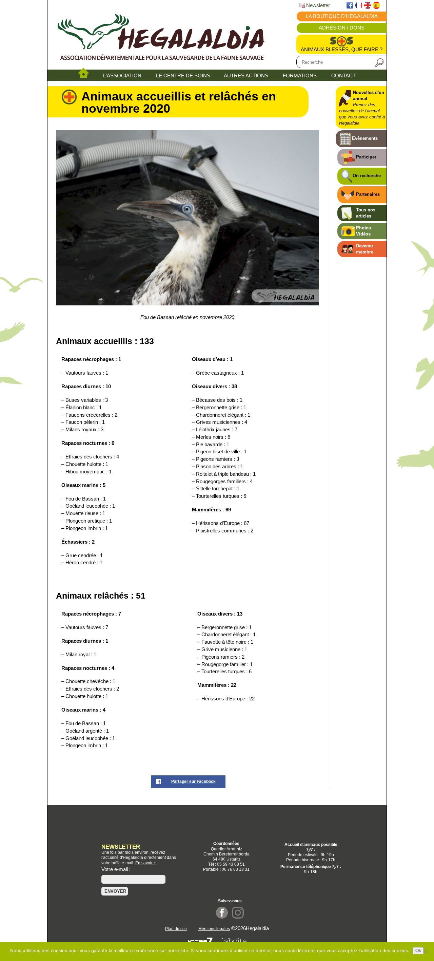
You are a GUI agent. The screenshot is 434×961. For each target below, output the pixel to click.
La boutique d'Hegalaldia (342, 16)
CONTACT (343, 75)
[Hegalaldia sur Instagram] (238, 917)
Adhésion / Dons (341, 28)
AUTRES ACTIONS (246, 75)
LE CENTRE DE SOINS (183, 75)
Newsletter (317, 5)
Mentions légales (214, 928)
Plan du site (176, 928)
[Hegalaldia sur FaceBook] (222, 917)
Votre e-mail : (116, 869)
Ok (418, 950)
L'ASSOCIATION (122, 75)
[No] (425, 951)
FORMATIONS (300, 75)
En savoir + (145, 863)
